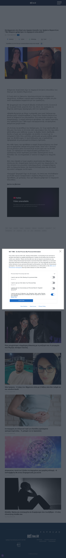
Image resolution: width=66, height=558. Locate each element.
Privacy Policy (42, 306)
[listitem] (33, 274)
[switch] (53, 277)
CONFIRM (21, 300)
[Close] (60, 251)
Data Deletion (23, 306)
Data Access (33, 306)
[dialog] (33, 279)
